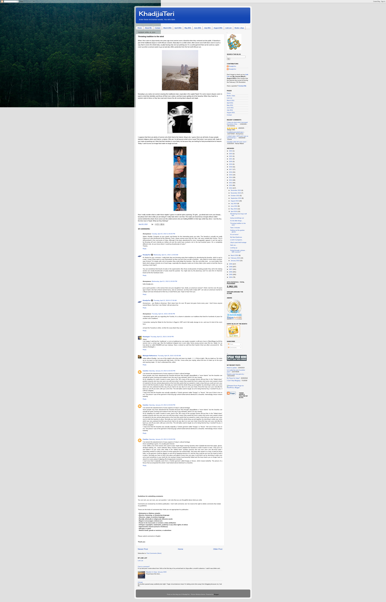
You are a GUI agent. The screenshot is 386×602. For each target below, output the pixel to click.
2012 (231, 182)
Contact (157, 28)
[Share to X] (160, 224)
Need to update (232, 367)
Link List (228, 28)
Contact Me (242, 86)
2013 (231, 180)
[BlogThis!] (158, 224)
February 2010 (236, 258)
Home (140, 28)
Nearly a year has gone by (235, 374)
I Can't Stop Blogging (233, 380)
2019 (231, 164)
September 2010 (236, 198)
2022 (231, 156)
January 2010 (235, 260)
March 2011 (167, 28)
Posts (231, 344)
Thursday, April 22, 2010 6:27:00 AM (165, 300)
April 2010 (234, 211)
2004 (231, 277)
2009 (231, 264)
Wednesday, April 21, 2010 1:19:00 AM (165, 255)
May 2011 (188, 28)
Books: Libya (239, 28)
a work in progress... (236, 240)
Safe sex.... (233, 245)
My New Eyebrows (236, 237)
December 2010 (236, 190)
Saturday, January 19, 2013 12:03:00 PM (162, 405)
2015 (231, 175)
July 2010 (234, 203)
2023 (231, 153)
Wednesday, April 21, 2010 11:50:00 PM (164, 281)
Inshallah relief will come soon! (236, 142)
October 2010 (235, 195)
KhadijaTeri (156, 13)
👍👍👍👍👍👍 (232, 128)
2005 (231, 274)
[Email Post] (152, 224)
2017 (231, 169)
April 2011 (178, 28)
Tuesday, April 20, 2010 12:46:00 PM (163, 234)
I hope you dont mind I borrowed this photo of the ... (237, 123)
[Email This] (156, 224)
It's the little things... (236, 220)
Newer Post (143, 549)
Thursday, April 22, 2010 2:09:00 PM (163, 314)
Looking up (233, 248)
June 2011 (197, 28)
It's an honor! (234, 234)
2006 (231, 272)
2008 (231, 266)
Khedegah (146, 336)
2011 (231, 185)
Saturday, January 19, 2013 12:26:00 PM (162, 439)
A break (140, 582)
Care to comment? (144, 566)
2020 (231, 161)
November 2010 (236, 193)
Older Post (217, 549)
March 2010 (235, 255)
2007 (231, 269)
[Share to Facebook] (162, 224)
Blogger (216, 594)
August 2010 (235, 201)
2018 (231, 167)
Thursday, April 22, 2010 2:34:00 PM (162, 336)
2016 (231, 172)
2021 (231, 159)
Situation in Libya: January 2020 (156, 572)
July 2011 (207, 28)
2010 (231, 188)
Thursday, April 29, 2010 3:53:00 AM (169, 355)
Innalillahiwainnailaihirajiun (235, 132)
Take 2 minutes (235, 227)
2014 (231, 177)
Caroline (145, 371)
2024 (231, 151)
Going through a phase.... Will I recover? (238, 251)
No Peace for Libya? (233, 378)
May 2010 (234, 209)
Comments (233, 347)
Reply (144, 248)
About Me (148, 28)
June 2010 (234, 206)
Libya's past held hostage (238, 242)
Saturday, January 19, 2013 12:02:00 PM (162, 371)
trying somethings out (237, 218)
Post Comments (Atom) (154, 553)
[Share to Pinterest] (163, 224)
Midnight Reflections (150, 355)
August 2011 (218, 28)
